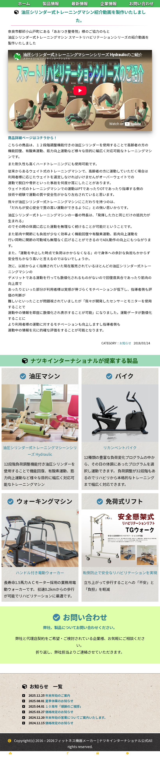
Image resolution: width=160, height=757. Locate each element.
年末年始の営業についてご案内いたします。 (76, 717)
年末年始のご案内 (57, 695)
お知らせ (125, 343)
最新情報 (79, 3)
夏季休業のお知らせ (59, 700)
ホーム (24, 3)
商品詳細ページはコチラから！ (32, 137)
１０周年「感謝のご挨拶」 (64, 706)
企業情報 (108, 3)
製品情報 (51, 3)
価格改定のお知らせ (59, 711)
